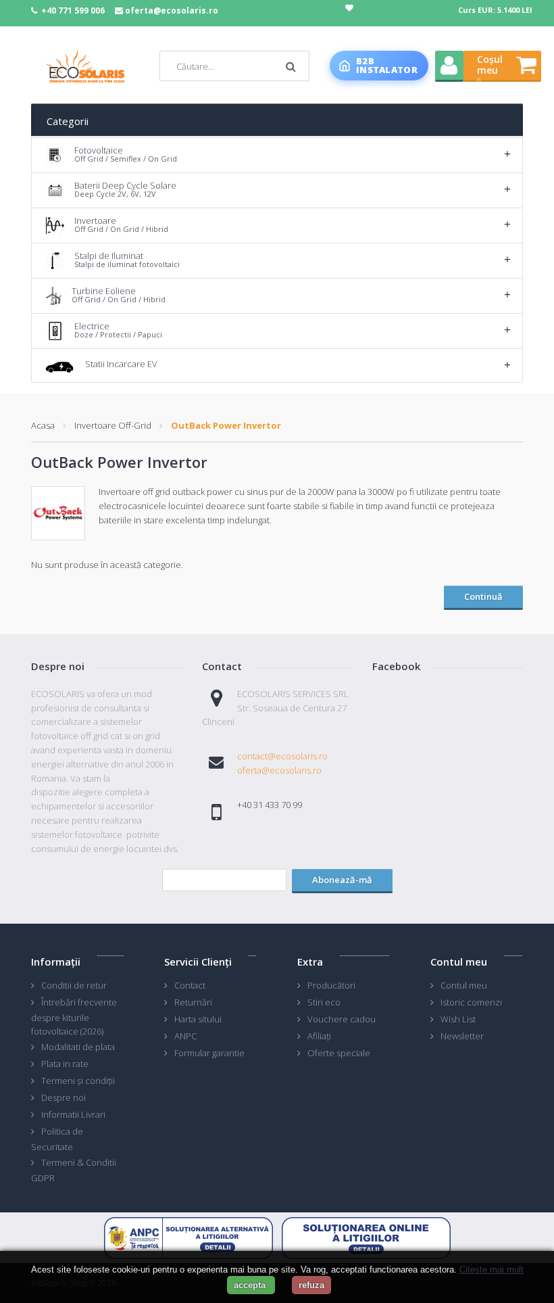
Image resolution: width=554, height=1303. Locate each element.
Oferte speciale (338, 1053)
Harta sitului (198, 1019)
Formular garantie (209, 1053)
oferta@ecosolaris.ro (171, 10)
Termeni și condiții (78, 1080)
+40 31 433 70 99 (269, 805)
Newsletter (462, 1036)
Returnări (193, 1002)
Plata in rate (65, 1064)
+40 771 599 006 (73, 10)
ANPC (185, 1036)
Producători (331, 985)
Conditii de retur (74, 985)
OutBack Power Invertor (226, 425)
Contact (189, 985)
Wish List (458, 1019)
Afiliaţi (319, 1036)
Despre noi (63, 1097)
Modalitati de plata (78, 1047)
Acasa (43, 425)
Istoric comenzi (471, 1002)
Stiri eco (324, 1002)
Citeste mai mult (491, 1269)
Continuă (483, 596)
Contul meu (463, 985)
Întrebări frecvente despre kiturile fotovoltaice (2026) (74, 1017)
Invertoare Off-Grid (112, 425)
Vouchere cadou (341, 1019)
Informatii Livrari (73, 1114)
